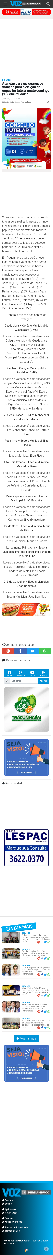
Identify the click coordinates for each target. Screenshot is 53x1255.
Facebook (9, 675)
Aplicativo (43, 675)
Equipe (8, 1203)
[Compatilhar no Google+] (8, 651)
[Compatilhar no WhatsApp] (45, 651)
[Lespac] (26, 847)
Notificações (11, 1212)
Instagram (21, 675)
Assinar (43, 681)
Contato (8, 1218)
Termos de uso (12, 1230)
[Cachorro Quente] (26, 609)
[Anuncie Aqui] (26, 757)
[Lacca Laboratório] (26, 12)
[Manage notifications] (46, 1249)
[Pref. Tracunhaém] (26, 709)
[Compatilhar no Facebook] (20, 651)
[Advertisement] (26, 47)
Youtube (32, 675)
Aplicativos (10, 1209)
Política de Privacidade (16, 1227)
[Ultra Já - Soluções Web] (26, 1250)
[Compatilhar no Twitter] (33, 651)
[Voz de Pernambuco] (25, 3)
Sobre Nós (10, 1200)
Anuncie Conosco (13, 1221)
